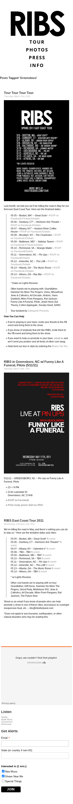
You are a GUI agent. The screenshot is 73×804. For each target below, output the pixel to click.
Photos (37, 49)
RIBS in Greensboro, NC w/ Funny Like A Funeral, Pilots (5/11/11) (34, 363)
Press (37, 57)
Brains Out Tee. (60, 346)
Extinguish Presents (38, 310)
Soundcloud (6, 722)
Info (37, 65)
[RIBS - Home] (36, 24)
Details (36, 218)
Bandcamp (6, 724)
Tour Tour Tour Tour (18, 93)
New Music (11, 771)
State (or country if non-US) (16, 750)
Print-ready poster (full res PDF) (25, 505)
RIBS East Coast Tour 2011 (24, 520)
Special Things (13, 781)
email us (58, 338)
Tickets (26, 218)
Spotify (4, 717)
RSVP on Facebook (21, 225)
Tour (37, 42)
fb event (51, 538)
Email (5, 738)
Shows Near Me (14, 776)
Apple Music (7, 719)
